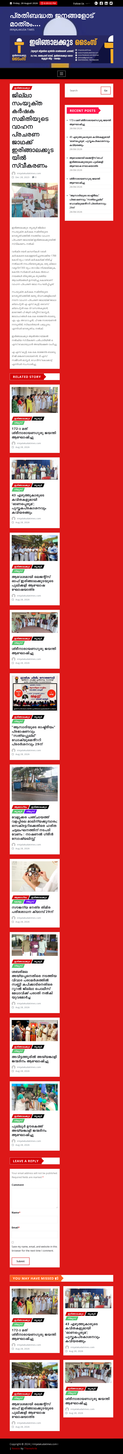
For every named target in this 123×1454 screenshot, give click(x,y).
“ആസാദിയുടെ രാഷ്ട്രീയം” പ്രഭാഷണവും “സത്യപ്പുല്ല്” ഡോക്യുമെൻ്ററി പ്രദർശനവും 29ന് (33, 735)
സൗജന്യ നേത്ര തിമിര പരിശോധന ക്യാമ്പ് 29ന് (32, 909)
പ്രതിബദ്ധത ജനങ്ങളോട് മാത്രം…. (52, 19)
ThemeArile (30, 1448)
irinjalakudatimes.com (29, 173)
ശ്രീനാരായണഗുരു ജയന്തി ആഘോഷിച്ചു (34, 650)
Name (16, 1212)
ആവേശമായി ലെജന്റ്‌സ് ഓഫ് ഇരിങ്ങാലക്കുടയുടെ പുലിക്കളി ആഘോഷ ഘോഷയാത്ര (32, 583)
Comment (18, 1184)
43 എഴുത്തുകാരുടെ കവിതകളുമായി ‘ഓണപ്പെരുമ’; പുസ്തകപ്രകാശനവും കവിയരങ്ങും (29, 503)
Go (105, 90)
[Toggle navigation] (61, 74)
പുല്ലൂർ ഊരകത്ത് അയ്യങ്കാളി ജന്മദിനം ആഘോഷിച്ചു (29, 1130)
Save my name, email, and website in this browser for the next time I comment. (34, 1248)
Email (16, 1227)
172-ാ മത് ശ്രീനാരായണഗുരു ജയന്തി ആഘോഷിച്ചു (34, 432)
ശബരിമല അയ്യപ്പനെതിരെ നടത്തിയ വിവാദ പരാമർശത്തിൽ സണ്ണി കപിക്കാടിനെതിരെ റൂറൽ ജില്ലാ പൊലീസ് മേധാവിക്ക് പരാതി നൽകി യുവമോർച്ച (34, 984)
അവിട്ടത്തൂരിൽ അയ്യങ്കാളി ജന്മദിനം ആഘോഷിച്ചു (34, 1058)
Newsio (16, 1448)
